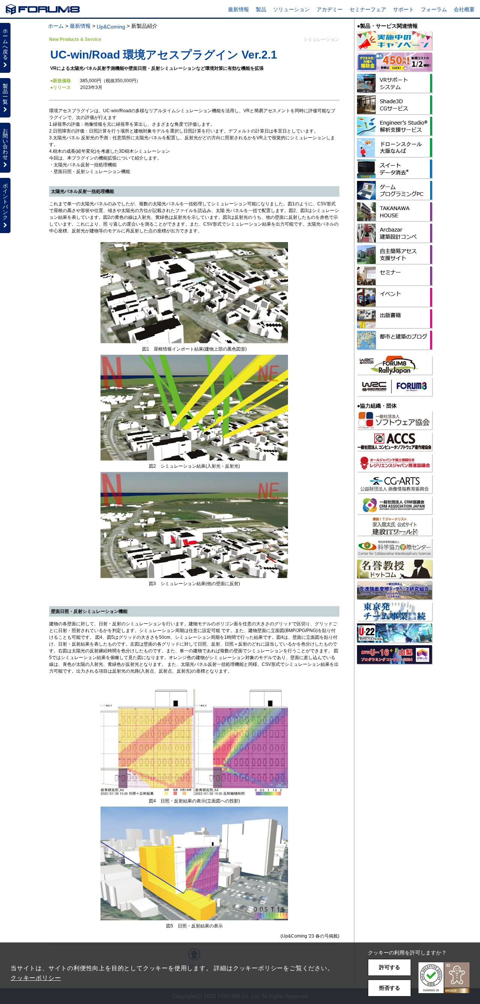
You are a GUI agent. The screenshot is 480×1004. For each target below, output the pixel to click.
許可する (389, 967)
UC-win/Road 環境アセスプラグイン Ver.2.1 (163, 54)
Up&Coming (111, 27)
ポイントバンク (5, 201)
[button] (444, 978)
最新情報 (238, 9)
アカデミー (329, 9)
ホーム (56, 26)
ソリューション (291, 9)
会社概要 (464, 9)
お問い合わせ (5, 144)
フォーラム (434, 9)
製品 (261, 9)
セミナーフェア (368, 9)
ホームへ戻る (5, 44)
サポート (403, 9)
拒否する (389, 988)
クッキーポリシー (35, 978)
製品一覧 (5, 94)
